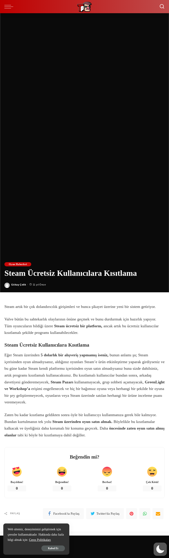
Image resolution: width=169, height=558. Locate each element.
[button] (160, 549)
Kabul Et (53, 548)
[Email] (157, 513)
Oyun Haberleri (18, 264)
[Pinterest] (131, 513)
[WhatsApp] (144, 513)
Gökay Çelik (18, 284)
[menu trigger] (9, 6)
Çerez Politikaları (40, 540)
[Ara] (162, 6)
